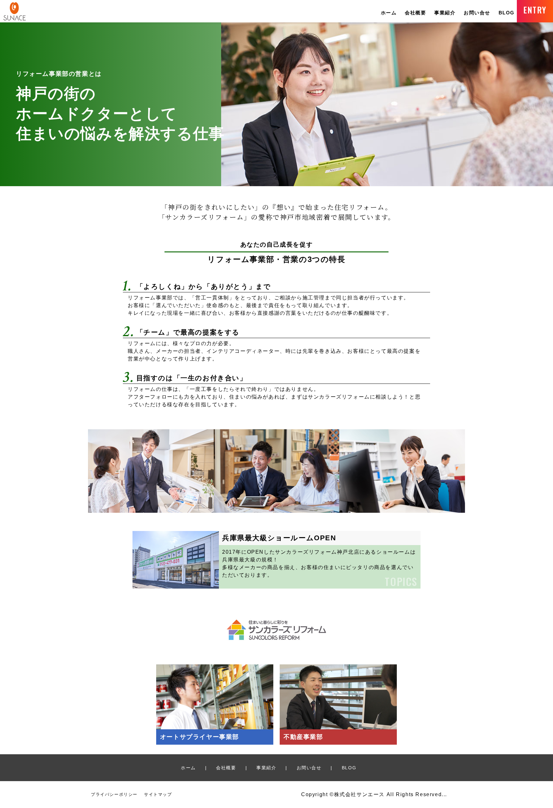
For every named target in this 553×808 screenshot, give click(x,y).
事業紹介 (444, 12)
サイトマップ (158, 794)
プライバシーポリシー (114, 794)
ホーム (389, 12)
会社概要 (415, 12)
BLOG (507, 12)
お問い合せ (477, 12)
